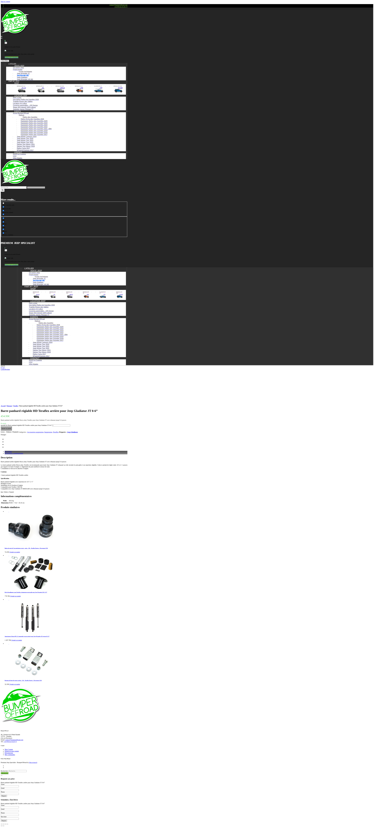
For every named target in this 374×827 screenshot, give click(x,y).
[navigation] (64, 111)
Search (3, 366)
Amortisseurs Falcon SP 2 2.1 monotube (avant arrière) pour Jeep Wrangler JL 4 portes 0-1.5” (27, 636)
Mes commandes (10, 755)
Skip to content (5, 1)
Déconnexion (9, 753)
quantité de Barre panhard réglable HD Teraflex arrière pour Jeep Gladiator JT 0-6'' (26, 425)
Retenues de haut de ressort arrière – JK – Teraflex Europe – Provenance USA (23, 680)
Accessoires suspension (35, 432)
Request (4, 796)
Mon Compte (9, 749)
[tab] (66, 452)
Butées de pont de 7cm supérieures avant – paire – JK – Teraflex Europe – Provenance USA (26, 548)
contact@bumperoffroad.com (118, 5)
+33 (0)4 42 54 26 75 (120, 7)
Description (8, 451)
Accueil (3, 406)
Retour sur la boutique (11, 57)
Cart (3, 367)
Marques (9, 406)
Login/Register (5, 369)
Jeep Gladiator (72, 432)
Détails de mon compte (12, 751)
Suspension (48, 432)
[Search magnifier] (2, 190)
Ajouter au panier (6, 428)
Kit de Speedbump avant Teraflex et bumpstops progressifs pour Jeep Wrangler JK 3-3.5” (26, 592)
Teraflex (15, 406)
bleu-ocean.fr (33, 762)
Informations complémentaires (14, 453)
